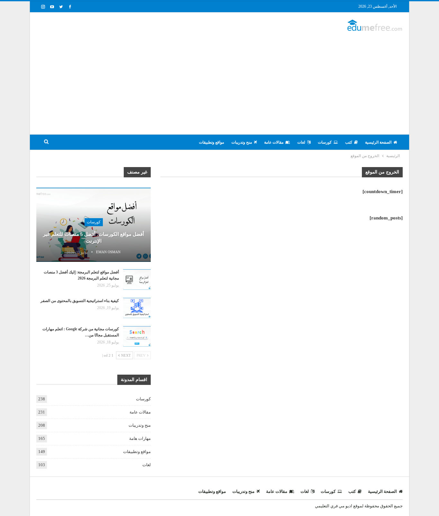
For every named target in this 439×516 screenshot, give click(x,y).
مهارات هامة (140, 438)
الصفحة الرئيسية (378, 142)
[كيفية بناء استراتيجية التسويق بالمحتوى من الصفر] (137, 308)
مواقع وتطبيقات (211, 142)
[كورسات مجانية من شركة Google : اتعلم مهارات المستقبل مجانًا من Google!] (137, 336)
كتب (348, 142)
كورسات (325, 142)
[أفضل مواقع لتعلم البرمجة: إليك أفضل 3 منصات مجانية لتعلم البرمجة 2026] (137, 279)
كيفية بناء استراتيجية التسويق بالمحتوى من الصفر (79, 300)
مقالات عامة (273, 142)
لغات (301, 142)
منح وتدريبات (241, 142)
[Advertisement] (219, 80)
